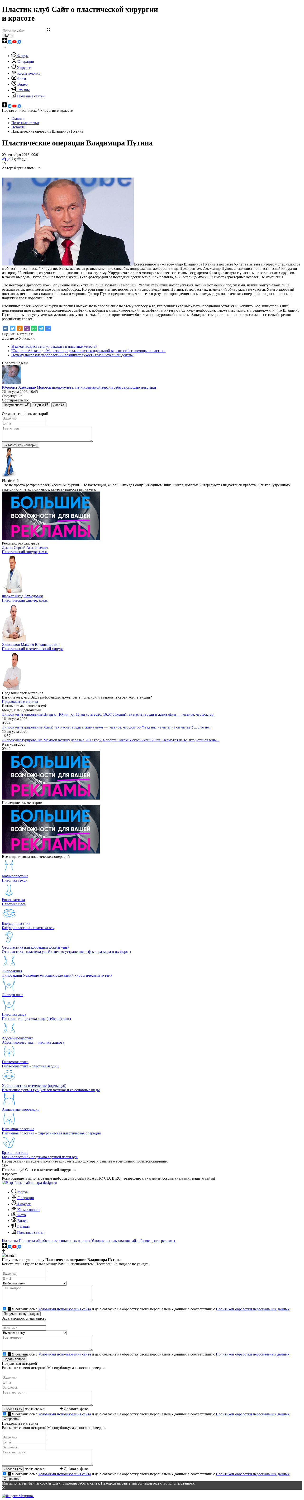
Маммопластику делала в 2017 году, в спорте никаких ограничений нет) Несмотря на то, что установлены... (131, 740)
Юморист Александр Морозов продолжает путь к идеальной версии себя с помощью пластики (88, 351)
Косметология (28, 73)
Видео (22, 84)
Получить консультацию (21, 1314)
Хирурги (24, 68)
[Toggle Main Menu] (4, 47)
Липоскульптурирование (22, 714)
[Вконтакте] (10, 42)
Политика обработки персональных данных (54, 1241)
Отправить (11, 1419)
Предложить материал (20, 701)
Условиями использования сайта (64, 1309)
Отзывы (23, 90)
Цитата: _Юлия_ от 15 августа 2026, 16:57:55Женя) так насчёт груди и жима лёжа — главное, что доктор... (129, 714)
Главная (17, 118)
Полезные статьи (31, 96)
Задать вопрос (14, 1359)
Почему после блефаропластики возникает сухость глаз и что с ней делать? (72, 355)
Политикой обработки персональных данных (253, 1309)
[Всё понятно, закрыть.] (152, 1488)
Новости (18, 127)
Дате (57, 405)
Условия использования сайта (115, 1241)
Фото (21, 79)
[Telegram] (19, 42)
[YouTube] (15, 42)
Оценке (39, 405)
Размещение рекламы (157, 1241)
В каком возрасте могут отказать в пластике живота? (54, 346)
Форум (22, 56)
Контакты (10, 1241)
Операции (26, 61)
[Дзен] (5, 42)
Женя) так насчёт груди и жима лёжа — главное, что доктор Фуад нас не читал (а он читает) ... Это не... (127, 727)
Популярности (14, 405)
